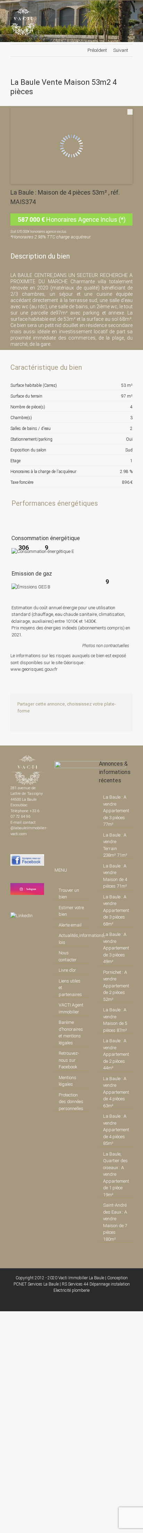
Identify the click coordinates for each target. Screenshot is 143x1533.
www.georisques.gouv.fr (34, 669)
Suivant (120, 50)
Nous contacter (68, 956)
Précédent (97, 50)
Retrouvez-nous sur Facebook (69, 1060)
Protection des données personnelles (71, 1101)
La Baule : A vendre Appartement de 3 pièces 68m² (116, 910)
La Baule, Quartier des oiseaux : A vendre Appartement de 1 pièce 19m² (116, 1174)
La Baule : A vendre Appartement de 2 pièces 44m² (116, 1054)
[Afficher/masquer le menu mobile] (130, 11)
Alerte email (70, 925)
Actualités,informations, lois (72, 939)
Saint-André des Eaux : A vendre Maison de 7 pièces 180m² (115, 1222)
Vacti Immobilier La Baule (81, 1277)
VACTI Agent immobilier (71, 1008)
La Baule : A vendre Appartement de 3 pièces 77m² (116, 810)
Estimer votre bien (71, 911)
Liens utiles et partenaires (70, 987)
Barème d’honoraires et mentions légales (71, 1032)
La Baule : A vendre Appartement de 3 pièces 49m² (116, 948)
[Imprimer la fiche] (103, 367)
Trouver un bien (69, 894)
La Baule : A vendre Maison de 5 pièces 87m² (115, 1020)
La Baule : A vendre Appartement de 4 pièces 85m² (116, 1130)
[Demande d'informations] (115, 367)
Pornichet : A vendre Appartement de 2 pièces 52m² (116, 986)
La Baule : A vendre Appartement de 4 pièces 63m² (116, 1092)
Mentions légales (67, 1081)
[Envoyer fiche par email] (127, 367)
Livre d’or (67, 970)
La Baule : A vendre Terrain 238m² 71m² (115, 845)
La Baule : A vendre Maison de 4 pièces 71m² (115, 876)
